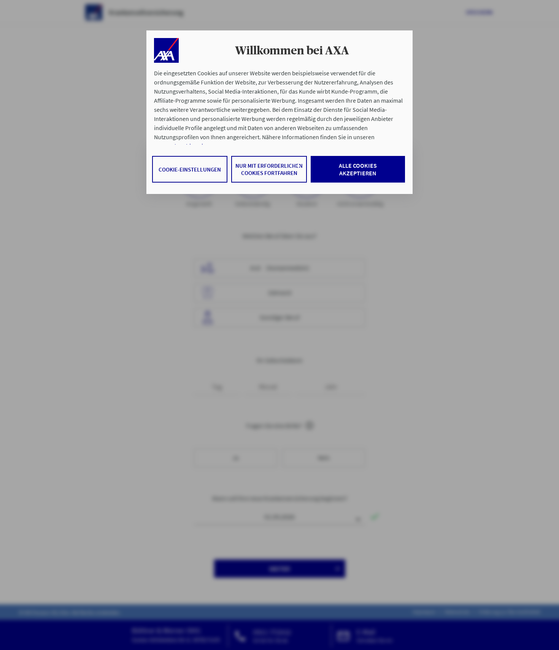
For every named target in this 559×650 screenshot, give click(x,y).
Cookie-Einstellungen (190, 169)
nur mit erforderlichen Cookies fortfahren (269, 169)
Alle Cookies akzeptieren (358, 169)
